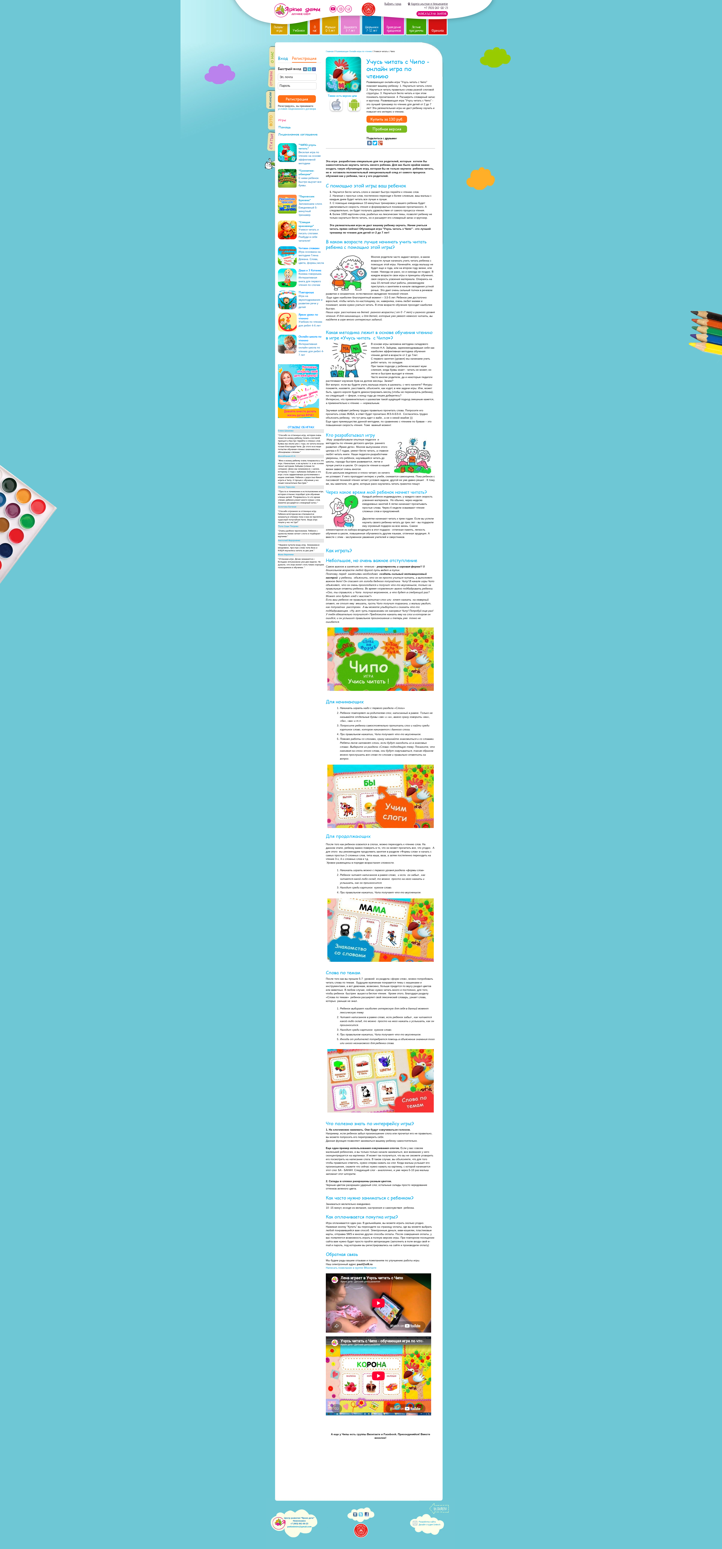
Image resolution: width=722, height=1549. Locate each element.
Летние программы (416, 29)
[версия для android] (354, 105)
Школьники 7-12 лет (371, 29)
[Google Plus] (380, 143)
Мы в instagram (340, 8)
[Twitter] (375, 143)
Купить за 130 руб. (386, 119)
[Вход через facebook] (314, 69)
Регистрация (304, 58)
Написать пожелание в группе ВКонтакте (351, 1267)
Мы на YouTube (333, 8)
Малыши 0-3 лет (330, 29)
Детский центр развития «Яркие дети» (297, 10)
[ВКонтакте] (369, 143)
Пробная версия (386, 129)
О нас (315, 29)
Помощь (284, 127)
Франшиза (438, 30)
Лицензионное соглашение (298, 134)
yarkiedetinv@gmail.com (299, 1526)
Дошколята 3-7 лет (350, 29)
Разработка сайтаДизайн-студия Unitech (429, 1523)
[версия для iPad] (336, 105)
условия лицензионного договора (297, 108)
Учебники (299, 30)
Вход (283, 58)
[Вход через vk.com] (305, 69)
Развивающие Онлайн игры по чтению (353, 51)
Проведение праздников (394, 29)
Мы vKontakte (348, 8)
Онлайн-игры (279, 29)
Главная (330, 51)
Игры (282, 120)
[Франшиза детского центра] (298, 417)
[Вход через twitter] (310, 69)
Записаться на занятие (432, 14)
